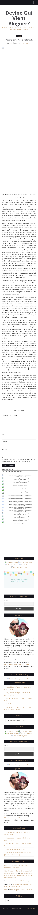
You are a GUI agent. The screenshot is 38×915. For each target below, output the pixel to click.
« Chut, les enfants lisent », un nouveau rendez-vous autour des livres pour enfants (18, 875)
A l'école (19, 36)
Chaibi (6, 865)
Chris (6, 890)
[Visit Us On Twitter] (11, 562)
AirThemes (31, 908)
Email (6, 600)
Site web (4, 449)
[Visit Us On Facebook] (25, 562)
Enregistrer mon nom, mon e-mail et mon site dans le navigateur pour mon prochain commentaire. (18, 460)
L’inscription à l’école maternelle (19, 40)
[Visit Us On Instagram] (19, 567)
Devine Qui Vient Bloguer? (19, 18)
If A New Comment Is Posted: (10, 469)
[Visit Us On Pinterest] (12, 565)
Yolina (10, 43)
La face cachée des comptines (22, 881)
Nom (4, 434)
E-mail (4, 442)
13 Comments (27, 43)
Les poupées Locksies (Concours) (22, 890)
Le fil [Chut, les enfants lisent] (15, 704)
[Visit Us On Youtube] (26, 565)
